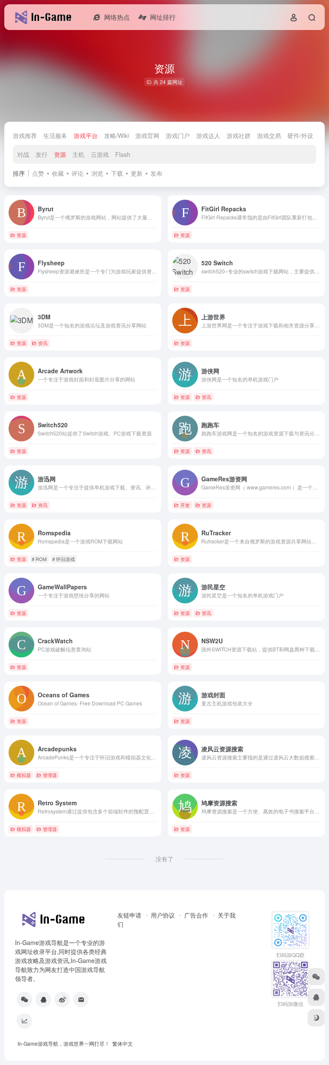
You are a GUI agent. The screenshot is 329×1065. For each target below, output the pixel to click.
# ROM (39, 558)
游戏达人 (208, 135)
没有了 (164, 859)
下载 (117, 173)
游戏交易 (269, 135)
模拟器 (24, 774)
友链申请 (129, 915)
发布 (156, 173)
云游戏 (100, 154)
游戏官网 (147, 135)
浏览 (97, 173)
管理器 (50, 774)
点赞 (38, 173)
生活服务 (55, 135)
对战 (23, 154)
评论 (78, 173)
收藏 (58, 173)
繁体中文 (122, 1043)
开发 (185, 504)
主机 (78, 154)
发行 (42, 154)
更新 (137, 173)
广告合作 (196, 915)
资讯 (43, 342)
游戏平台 (86, 135)
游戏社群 (239, 135)
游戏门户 (178, 135)
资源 (60, 154)
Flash (122, 154)
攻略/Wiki (116, 135)
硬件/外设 (300, 135)
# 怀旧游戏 (63, 558)
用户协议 (163, 915)
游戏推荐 (25, 135)
